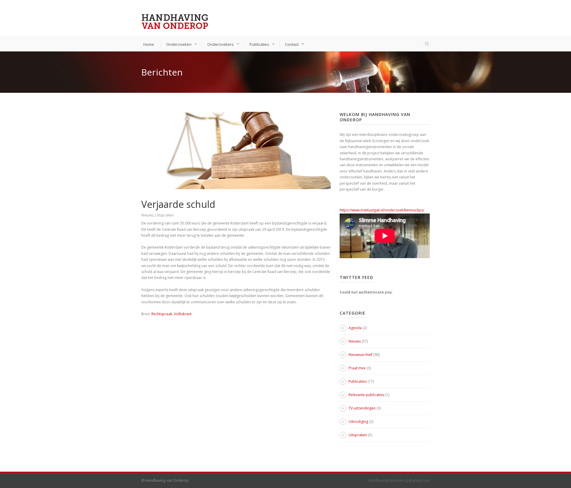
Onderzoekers (220, 44)
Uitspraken (164, 215)
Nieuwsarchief (360, 354)
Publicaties (259, 44)
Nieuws (147, 215)
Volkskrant (183, 313)
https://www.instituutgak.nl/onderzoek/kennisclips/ (382, 210)
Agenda (355, 327)
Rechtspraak (161, 313)
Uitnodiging (358, 421)
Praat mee (357, 368)
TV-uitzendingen (362, 408)
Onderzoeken (179, 44)
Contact (292, 44)
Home (148, 44)
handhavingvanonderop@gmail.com (399, 480)
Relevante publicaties (366, 394)
